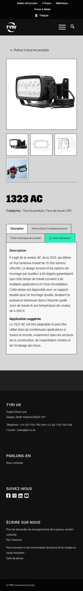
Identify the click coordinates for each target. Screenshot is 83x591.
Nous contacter (14, 462)
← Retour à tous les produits (29, 50)
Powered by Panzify (24, 585)
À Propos (46, 3)
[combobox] (41, 15)
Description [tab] (17, 228)
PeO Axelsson (14, 539)
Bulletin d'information (27, 3)
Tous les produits (33, 211)
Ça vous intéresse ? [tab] (60, 238)
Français (44, 15)
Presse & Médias (42, 9)
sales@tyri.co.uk (26, 430)
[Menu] (62, 27)
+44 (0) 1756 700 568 (59, 424)
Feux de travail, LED (58, 211)
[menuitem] (27, 3)
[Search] (72, 27)
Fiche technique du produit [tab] (25, 238)
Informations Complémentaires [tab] (49, 228)
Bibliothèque (62, 3)
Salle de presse (14, 558)
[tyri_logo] (34, 27)
